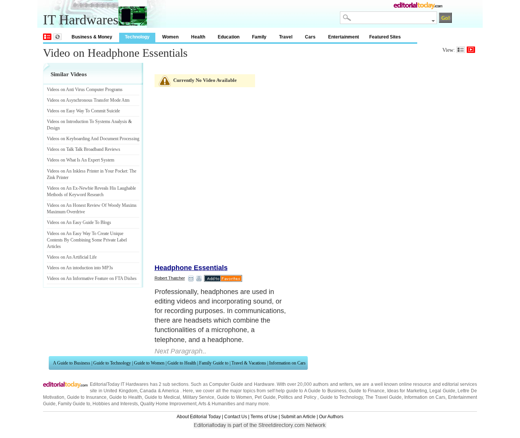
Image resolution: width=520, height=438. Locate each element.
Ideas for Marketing (407, 390)
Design (53, 128)
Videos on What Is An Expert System (80, 160)
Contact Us (235, 416)
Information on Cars (287, 363)
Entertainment (343, 37)
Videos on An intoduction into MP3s (80, 267)
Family (259, 37)
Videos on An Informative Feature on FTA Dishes (92, 278)
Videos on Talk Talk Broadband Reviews (83, 149)
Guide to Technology (112, 363)
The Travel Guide (383, 397)
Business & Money (92, 37)
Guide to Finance (366, 390)
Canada (148, 390)
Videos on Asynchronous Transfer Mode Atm (88, 100)
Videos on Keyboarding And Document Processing (93, 138)
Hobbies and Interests (115, 403)
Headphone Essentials (191, 268)
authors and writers (333, 384)
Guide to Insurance (87, 397)
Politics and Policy (297, 397)
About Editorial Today (199, 416)
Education (228, 37)
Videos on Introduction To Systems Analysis (87, 121)
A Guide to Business (71, 363)
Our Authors (331, 416)
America (170, 390)
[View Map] (57, 37)
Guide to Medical (162, 397)
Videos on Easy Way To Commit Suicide (83, 110)
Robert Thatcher (170, 278)
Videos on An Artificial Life (72, 257)
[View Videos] (471, 49)
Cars (310, 37)
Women (170, 37)
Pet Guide (265, 397)
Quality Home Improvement (168, 403)
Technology (137, 37)
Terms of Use (264, 416)
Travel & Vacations (248, 363)
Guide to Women (149, 363)
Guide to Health (181, 363)
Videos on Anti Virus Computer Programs (85, 89)
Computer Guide (226, 384)
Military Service (199, 397)
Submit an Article (298, 416)
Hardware (264, 384)
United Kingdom (120, 390)
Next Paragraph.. (180, 351)
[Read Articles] (460, 49)
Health (198, 37)
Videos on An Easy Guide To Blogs (79, 222)
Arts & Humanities (216, 403)
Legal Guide (442, 390)
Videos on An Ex (62, 188)
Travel (285, 37)
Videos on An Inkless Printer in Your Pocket (87, 171)
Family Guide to (213, 363)
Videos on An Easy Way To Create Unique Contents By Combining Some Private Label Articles (87, 240)
